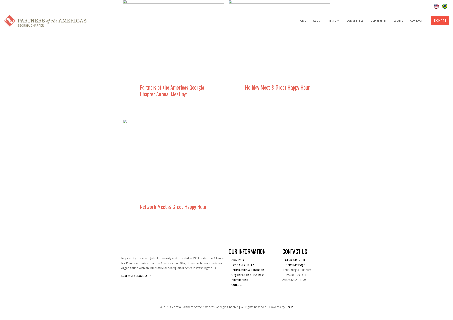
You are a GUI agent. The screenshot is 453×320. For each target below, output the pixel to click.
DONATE (440, 20)
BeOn (289, 307)
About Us (237, 260)
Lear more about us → (136, 276)
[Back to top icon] (436, 312)
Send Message (295, 265)
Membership (239, 280)
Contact (236, 285)
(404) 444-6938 (295, 260)
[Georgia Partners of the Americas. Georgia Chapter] (45, 21)
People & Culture (242, 265)
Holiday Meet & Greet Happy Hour (277, 87)
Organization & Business (247, 275)
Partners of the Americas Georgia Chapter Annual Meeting (172, 90)
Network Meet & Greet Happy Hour (173, 207)
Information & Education (247, 270)
